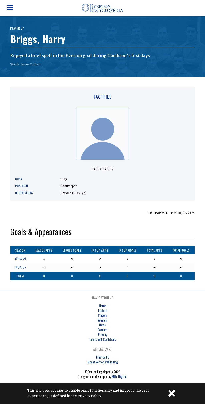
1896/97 (20, 267)
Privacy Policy (89, 396)
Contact (102, 329)
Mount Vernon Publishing (102, 362)
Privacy (102, 334)
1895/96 (20, 258)
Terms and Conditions (102, 339)
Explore (102, 310)
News (102, 325)
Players (102, 315)
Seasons (102, 320)
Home (102, 305)
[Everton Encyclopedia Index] (102, 15)
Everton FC (102, 357)
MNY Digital (119, 376)
